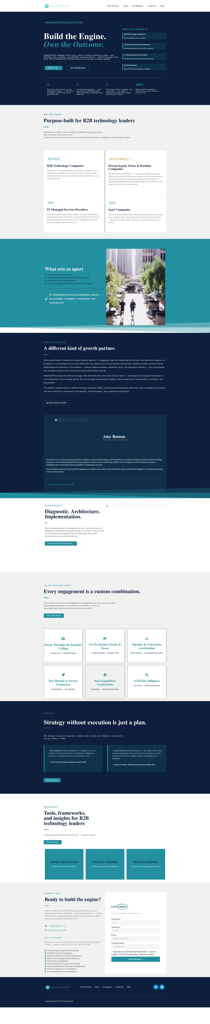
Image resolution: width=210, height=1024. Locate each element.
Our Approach (137, 6)
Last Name (115, 927)
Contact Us (151, 6)
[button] (55, 930)
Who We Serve (113, 6)
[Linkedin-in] (156, 987)
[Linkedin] (162, 987)
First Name (115, 919)
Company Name (117, 943)
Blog (162, 6)
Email (113, 935)
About (125, 6)
